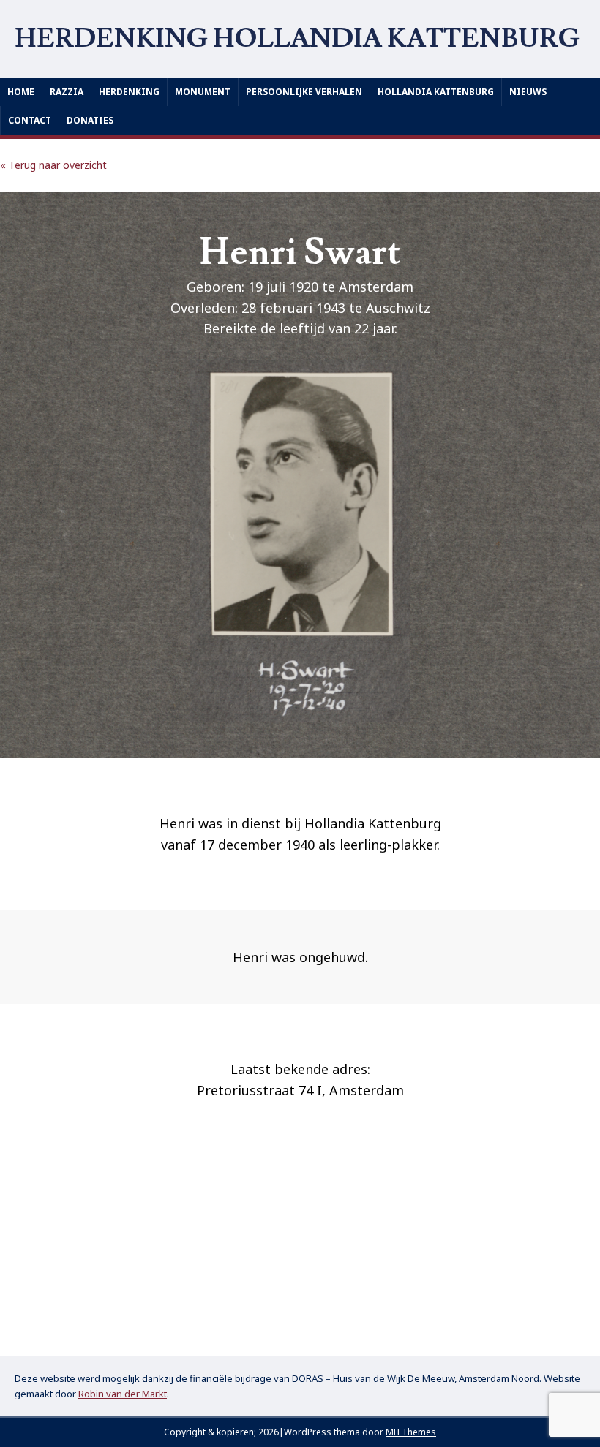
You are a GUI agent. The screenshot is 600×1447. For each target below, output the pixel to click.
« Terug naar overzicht (53, 165)
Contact (29, 120)
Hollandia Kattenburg (436, 92)
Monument (202, 92)
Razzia (66, 92)
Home (20, 92)
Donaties (90, 120)
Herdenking (129, 92)
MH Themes (411, 1432)
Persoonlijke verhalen (304, 92)
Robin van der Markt (122, 1393)
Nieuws (528, 92)
